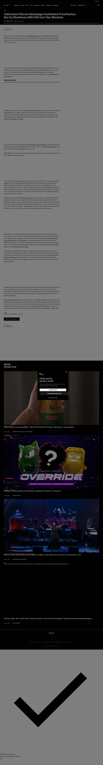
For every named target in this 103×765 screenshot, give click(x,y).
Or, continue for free (52, 397)
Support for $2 (53, 389)
